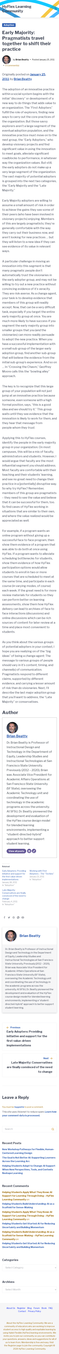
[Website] (34, 851)
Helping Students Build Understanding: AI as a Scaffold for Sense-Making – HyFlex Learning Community (28, 1236)
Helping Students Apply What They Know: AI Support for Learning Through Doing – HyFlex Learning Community (28, 1196)
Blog (29, 1308)
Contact (22, 1311)
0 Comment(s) (12, 65)
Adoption (9, 25)
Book (44, 1308)
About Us (10, 1308)
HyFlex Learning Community (16, 8)
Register (21, 1308)
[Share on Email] (22, 917)
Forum (37, 1308)
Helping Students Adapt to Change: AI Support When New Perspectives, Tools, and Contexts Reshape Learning (28, 1169)
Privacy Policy (34, 1311)
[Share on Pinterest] (13, 917)
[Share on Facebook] (4, 917)
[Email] (29, 851)
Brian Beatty (22, 59)
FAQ (51, 1308)
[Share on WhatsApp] (18, 917)
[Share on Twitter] (9, 917)
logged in (19, 1107)
